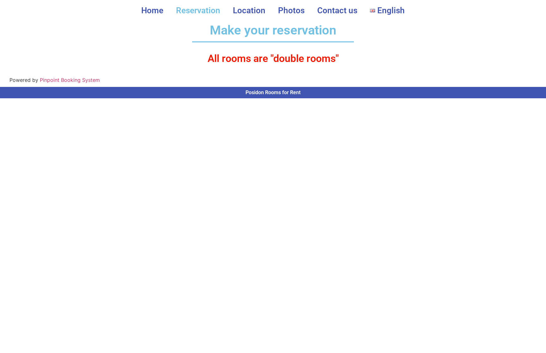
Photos (291, 10)
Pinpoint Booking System (70, 80)
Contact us (337, 10)
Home (152, 10)
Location (249, 10)
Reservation (198, 10)
